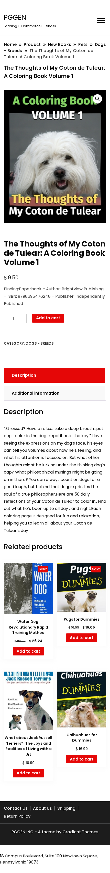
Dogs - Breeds (40, 343)
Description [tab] (24, 375)
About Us (42, 808)
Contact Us (16, 808)
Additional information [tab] (35, 393)
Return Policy (17, 816)
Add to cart (48, 318)
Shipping (66, 808)
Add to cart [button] (28, 651)
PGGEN (15, 17)
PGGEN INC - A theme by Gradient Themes (55, 832)
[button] (97, 99)
